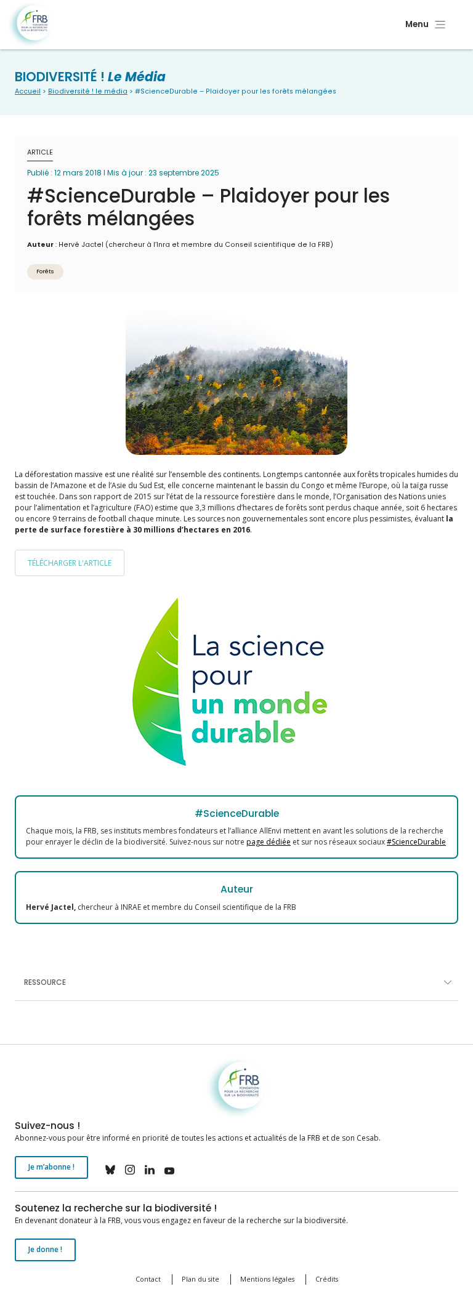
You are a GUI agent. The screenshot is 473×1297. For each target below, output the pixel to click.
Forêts (45, 271)
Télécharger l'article (69, 563)
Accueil (28, 91)
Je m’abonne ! (51, 1167)
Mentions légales (267, 1278)
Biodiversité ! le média (87, 91)
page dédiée (268, 842)
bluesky (110, 1169)
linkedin (149, 1169)
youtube (169, 1169)
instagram (130, 1169)
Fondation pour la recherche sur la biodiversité (30, 25)
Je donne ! (45, 1249)
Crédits (326, 1278)
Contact (148, 1278)
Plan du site (200, 1278)
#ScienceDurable (416, 842)
